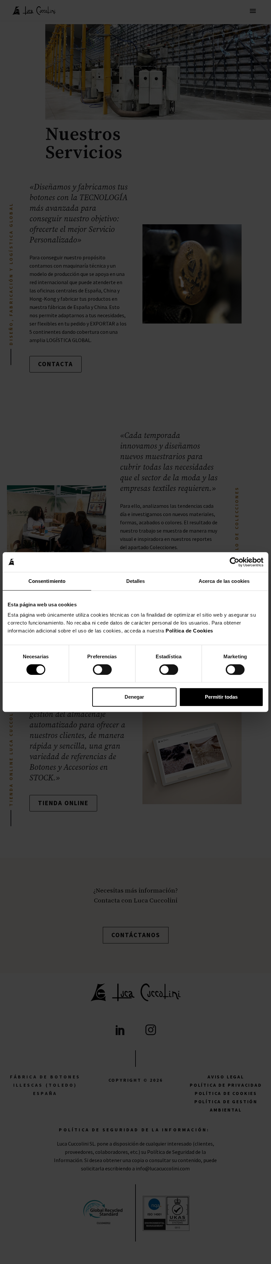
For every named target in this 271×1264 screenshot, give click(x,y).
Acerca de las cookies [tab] (224, 581)
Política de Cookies (189, 630)
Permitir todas (221, 697)
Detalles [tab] (135, 581)
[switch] (102, 669)
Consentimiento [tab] (46, 581)
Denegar (134, 697)
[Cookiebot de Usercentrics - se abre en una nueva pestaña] (234, 562)
